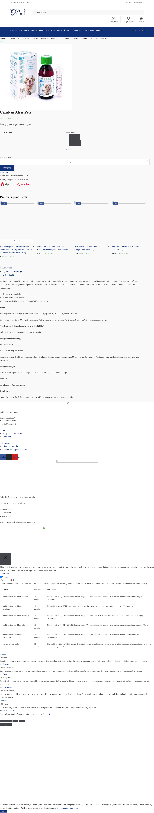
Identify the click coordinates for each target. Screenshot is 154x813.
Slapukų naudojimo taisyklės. (69, 808)
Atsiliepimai (8, 275)
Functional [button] (4, 654)
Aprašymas (7, 268)
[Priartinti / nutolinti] (22, 721)
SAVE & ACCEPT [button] (7, 710)
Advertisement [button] (6, 687)
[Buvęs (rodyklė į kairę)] (3, 724)
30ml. (74, 137)
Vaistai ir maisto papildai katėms (46, 38)
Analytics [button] (4, 674)
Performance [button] (5, 664)
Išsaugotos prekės (128, 22)
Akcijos (141, 22)
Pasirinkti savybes (54, 260)
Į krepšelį (7, 168)
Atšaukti (46, 714)
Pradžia (3, 38)
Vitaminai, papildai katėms (75, 38)
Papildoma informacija (12, 271)
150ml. (75, 143)
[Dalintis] (9, 721)
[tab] (78, 268)
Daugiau (17, 260)
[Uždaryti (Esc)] (3, 721)
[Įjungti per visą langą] (15, 721)
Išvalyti (69, 150)
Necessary (6, 577)
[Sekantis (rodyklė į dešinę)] (9, 724)
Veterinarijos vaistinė (19, 38)
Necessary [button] (4, 573)
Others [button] (3, 701)
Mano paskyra (113, 22)
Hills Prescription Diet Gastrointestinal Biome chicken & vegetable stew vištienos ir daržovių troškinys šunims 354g (16, 249)
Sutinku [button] (3, 811)
